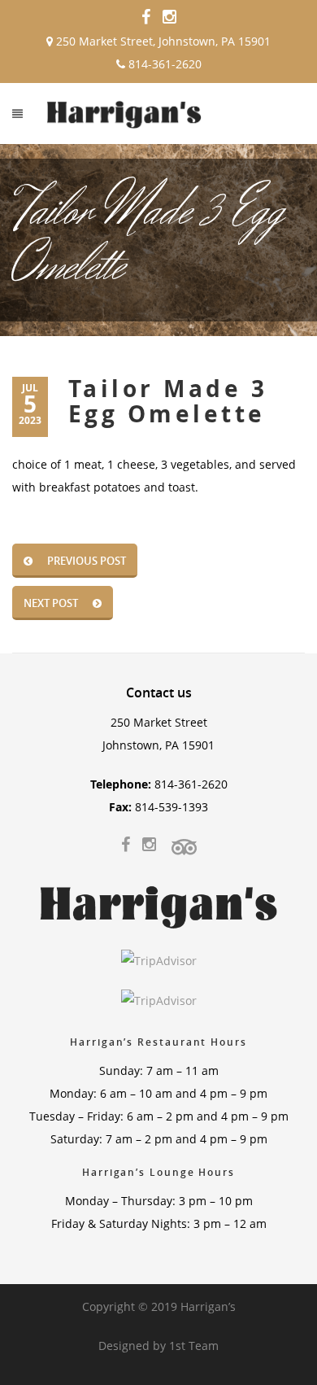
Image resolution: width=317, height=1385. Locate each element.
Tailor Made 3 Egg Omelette (167, 401)
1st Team (194, 1345)
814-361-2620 (163, 64)
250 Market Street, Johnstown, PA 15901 (162, 41)
